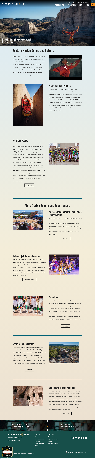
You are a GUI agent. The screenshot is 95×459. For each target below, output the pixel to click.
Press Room (37, 436)
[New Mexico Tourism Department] (15, 4)
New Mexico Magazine (39, 439)
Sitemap (50, 441)
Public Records (38, 441)
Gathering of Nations (29, 279)
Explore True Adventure (82, 2)
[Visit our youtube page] (76, 438)
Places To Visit (60, 4)
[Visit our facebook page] (82, 438)
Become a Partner (52, 436)
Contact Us (37, 434)
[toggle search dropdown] (93, 4)
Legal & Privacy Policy (53, 439)
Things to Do (71, 4)
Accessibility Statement (53, 443)
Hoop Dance (65, 238)
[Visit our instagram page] (72, 438)
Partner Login (51, 434)
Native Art (29, 370)
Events (80, 4)
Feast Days (65, 326)
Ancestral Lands (65, 414)
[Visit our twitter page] (79, 438)
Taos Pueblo (29, 185)
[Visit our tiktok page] (85, 438)
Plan (87, 4)
